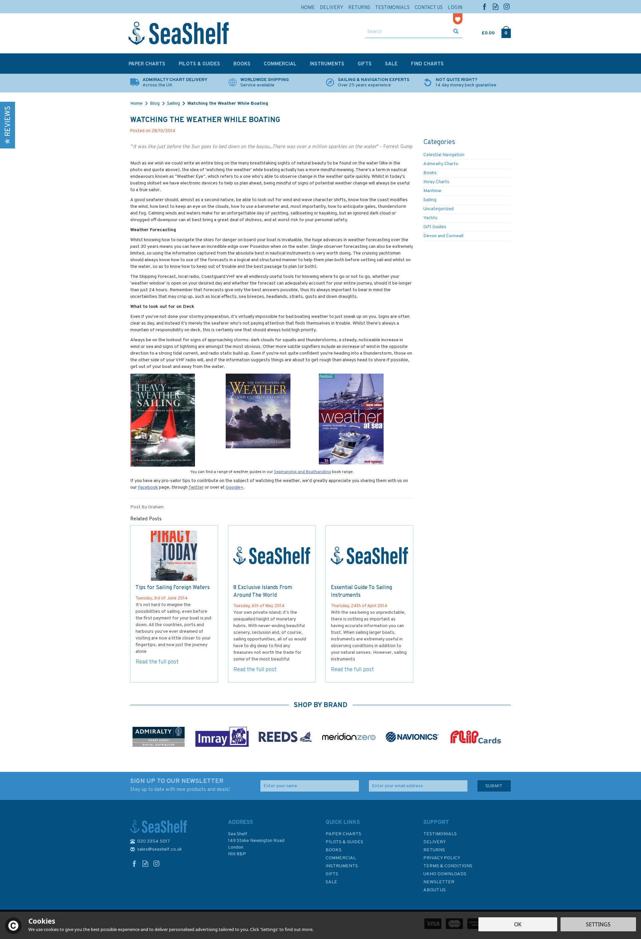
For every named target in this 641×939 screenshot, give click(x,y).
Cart (482, 31)
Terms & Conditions (447, 866)
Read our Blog (495, 6)
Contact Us (429, 8)
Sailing (429, 200)
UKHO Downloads (444, 874)
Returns (434, 850)
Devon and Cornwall (443, 236)
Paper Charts (343, 834)
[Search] (455, 32)
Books (430, 173)
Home (308, 8)
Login (455, 8)
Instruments (342, 866)
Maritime (432, 191)
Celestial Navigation (443, 155)
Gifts (332, 874)
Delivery (434, 842)
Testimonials (440, 834)
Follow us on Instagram (506, 6)
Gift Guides (434, 227)
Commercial (341, 858)
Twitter (196, 487)
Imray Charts (436, 182)
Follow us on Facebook (484, 6)
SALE (331, 882)
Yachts (430, 218)
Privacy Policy (441, 858)
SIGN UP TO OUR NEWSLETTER (180, 785)
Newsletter (438, 882)
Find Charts (427, 64)
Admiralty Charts (440, 164)
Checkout (506, 31)
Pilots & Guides (344, 842)
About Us (434, 890)
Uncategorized (438, 209)
